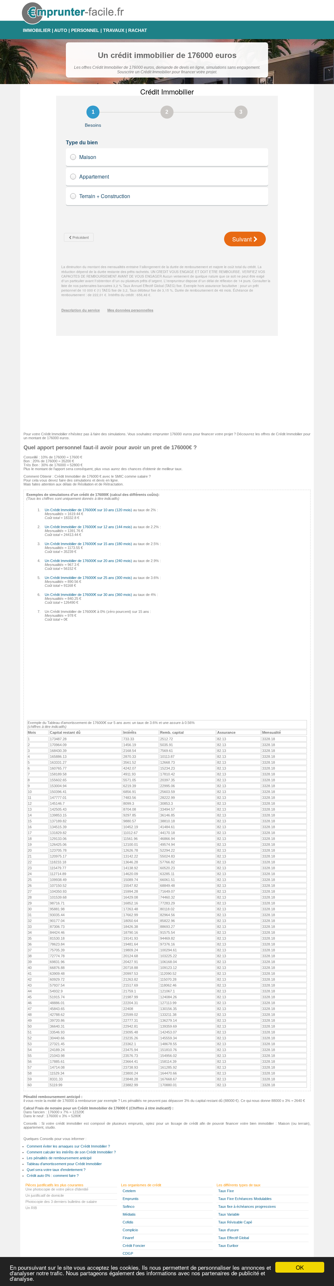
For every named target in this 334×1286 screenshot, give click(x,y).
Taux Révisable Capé (235, 1222)
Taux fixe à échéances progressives (247, 1206)
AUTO (60, 30)
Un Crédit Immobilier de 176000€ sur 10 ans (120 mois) (88, 510)
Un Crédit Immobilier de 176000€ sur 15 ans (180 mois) (88, 544)
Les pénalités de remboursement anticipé (59, 1158)
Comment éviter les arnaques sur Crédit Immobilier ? (68, 1146)
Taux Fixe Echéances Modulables (245, 1199)
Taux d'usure (228, 1230)
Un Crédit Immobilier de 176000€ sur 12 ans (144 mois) (88, 527)
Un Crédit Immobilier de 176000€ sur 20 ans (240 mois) (88, 561)
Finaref (128, 1238)
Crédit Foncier (134, 1246)
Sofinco (128, 1206)
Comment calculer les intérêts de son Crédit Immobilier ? (71, 1152)
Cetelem (129, 1191)
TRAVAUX (113, 30)
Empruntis (131, 1199)
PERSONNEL (85, 30)
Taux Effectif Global (233, 1238)
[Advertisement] (167, 381)
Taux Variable (228, 1214)
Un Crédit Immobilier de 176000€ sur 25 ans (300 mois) (88, 578)
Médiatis (129, 1214)
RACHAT (137, 30)
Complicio (130, 1230)
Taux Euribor (228, 1246)
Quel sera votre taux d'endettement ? (56, 1170)
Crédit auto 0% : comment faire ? (53, 1176)
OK (300, 1267)
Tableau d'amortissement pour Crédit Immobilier (64, 1164)
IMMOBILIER (37, 30)
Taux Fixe (226, 1191)
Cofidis (128, 1222)
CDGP (128, 1253)
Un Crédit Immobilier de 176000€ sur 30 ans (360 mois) (88, 595)
